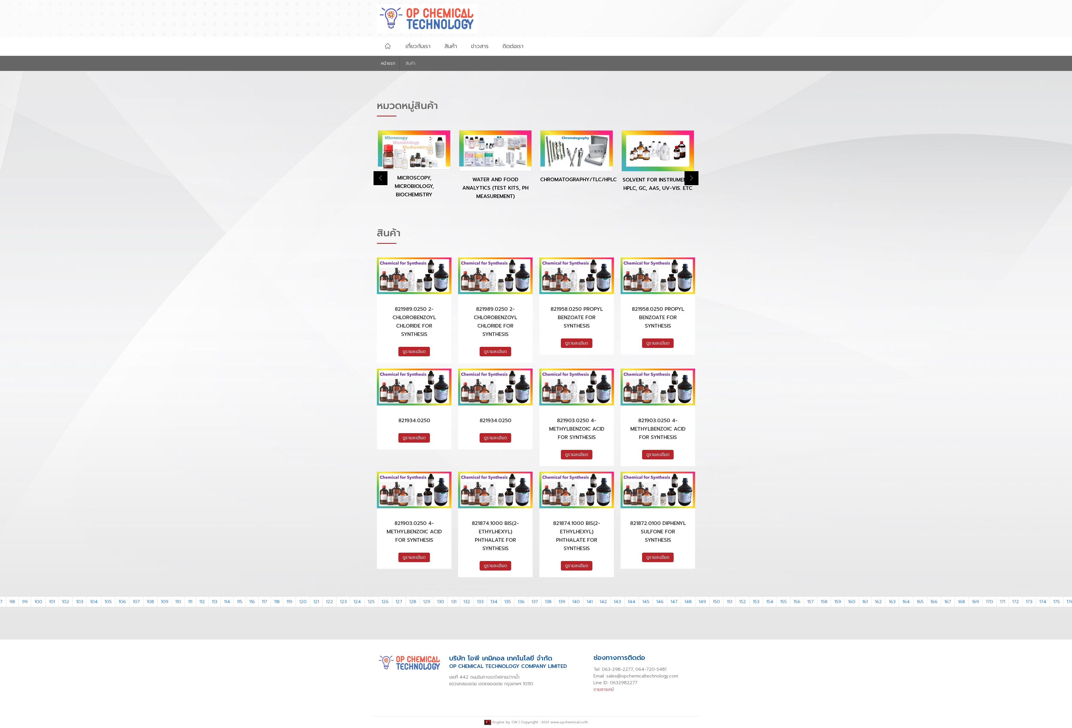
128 (412, 601)
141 (590, 601)
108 (150, 601)
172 (1015, 601)
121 (316, 601)
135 (507, 601)
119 (289, 601)
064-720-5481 (650, 669)
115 (239, 601)
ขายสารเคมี (604, 689)
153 (756, 601)
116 (252, 601)
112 (202, 601)
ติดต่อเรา (512, 46)
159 (837, 601)
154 (769, 601)
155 (783, 601)
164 (906, 601)
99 (25, 601)
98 (12, 601)
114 (227, 601)
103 (79, 601)
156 (797, 601)
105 (108, 601)
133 (480, 601)
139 (562, 601)
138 (548, 601)
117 (264, 601)
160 (851, 601)
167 (947, 601)
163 (892, 601)
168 (961, 601)
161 (865, 601)
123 (343, 601)
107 (136, 601)
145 (645, 601)
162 (878, 601)
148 (688, 601)
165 (920, 601)
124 (357, 601)
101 (52, 601)
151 (729, 601)
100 (38, 601)
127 (399, 601)
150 (716, 601)
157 (810, 601)
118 (277, 601)
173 (1029, 601)
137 (535, 601)
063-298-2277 (617, 669)
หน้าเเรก (388, 63)
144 (631, 601)
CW (514, 722)
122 (329, 601)
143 (617, 601)
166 (933, 601)
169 (975, 601)
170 (989, 601)
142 (603, 601)
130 (440, 601)
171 (1002, 601)
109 (164, 601)
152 (742, 601)
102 (65, 601)
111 (190, 601)
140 (576, 601)
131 (453, 601)
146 (660, 601)
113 (214, 601)
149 (702, 601)
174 (1042, 601)
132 (466, 601)
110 (178, 601)
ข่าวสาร (480, 46)
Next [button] (691, 178)
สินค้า (450, 46)
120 (303, 601)
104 (94, 601)
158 (824, 601)
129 (426, 601)
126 (385, 601)
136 (521, 601)
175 (1056, 601)
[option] (414, 169)
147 (674, 601)
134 (493, 601)
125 (371, 601)
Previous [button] (380, 178)
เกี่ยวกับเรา (418, 46)
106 (122, 601)
